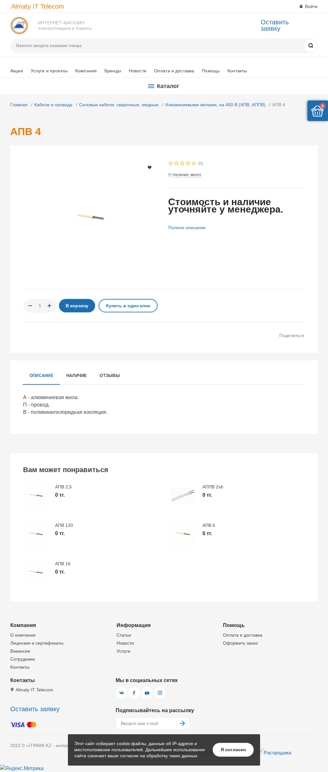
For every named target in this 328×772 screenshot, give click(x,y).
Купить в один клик (128, 305)
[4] (188, 164)
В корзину (77, 305)
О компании (23, 635)
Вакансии (20, 651)
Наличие (76, 375)
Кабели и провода (53, 104)
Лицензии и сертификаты (36, 643)
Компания (86, 70)
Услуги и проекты (49, 70)
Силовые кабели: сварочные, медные (119, 104)
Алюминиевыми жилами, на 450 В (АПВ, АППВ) (215, 104)
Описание (41, 375)
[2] (177, 164)
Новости (137, 70)
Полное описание (187, 227)
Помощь (211, 70)
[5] (194, 164)
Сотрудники (22, 659)
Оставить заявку (275, 25)
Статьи (124, 635)
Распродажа (277, 752)
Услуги (123, 651)
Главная (19, 104)
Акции (16, 70)
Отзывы (109, 375)
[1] (171, 164)
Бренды (112, 70)
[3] (182, 164)
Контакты (237, 70)
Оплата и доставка (174, 70)
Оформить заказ (240, 643)
